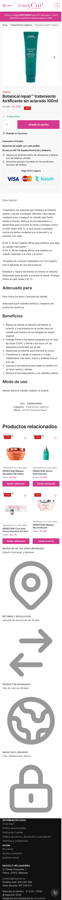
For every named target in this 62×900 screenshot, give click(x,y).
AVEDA (25, 410)
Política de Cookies (12, 832)
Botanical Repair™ (39, 410)
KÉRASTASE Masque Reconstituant (43, 526)
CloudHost (39, 898)
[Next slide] (54, 57)
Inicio (4, 25)
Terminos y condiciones (15, 840)
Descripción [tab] (9, 200)
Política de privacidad (14, 828)
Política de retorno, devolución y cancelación (26, 836)
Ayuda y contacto (12, 853)
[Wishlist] (25, 438)
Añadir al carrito (38, 124)
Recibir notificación (16, 483)
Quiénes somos (10, 857)
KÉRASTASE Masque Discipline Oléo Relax (13, 472)
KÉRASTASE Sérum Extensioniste (42, 472)
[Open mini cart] (55, 893)
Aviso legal (8, 823)
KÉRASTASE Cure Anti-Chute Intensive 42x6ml (15, 530)
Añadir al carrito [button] (46, 541)
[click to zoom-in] (31, 57)
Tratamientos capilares (21, 25)
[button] (57, 5)
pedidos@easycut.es (13, 878)
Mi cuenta (7, 849)
